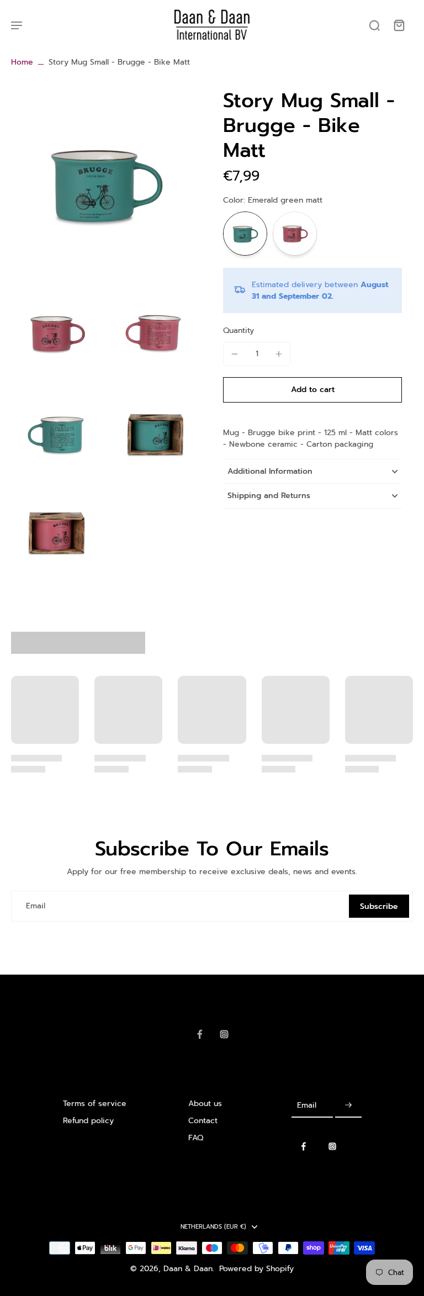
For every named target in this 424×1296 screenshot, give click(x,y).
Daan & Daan (188, 1268)
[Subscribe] (348, 1106)
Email (35, 906)
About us (205, 1103)
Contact (203, 1120)
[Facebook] (200, 1034)
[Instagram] (224, 1034)
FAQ (195, 1138)
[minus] (235, 354)
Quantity (238, 330)
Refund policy (88, 1120)
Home (22, 62)
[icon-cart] (398, 25)
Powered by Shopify (256, 1268)
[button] (312, 390)
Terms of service (94, 1103)
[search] (374, 25)
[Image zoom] (106, 183)
